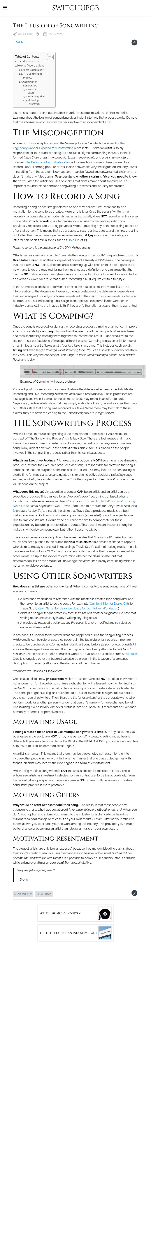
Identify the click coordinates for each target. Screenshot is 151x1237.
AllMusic (132, 654)
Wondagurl (110, 608)
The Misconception (28, 61)
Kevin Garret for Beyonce (55, 608)
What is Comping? (33, 70)
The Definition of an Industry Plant (48, 162)
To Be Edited (43, 893)
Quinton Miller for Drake (106, 603)
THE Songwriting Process (32, 75)
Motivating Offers (36, 96)
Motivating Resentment (34, 102)
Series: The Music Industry (60, 913)
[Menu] (5, 8)
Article (19, 42)
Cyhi (126, 603)
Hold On (73, 240)
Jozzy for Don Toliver (87, 608)
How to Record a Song (31, 65)
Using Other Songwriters (30, 83)
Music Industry (23, 893)
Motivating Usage (33, 91)
